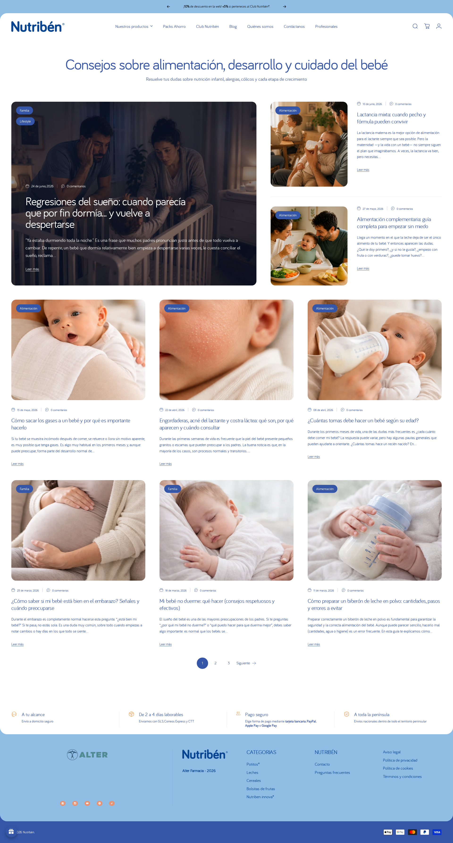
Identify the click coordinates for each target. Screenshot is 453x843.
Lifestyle (25, 121)
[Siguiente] (284, 6)
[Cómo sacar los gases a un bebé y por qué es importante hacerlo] (78, 350)
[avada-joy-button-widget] (11, 831)
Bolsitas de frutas (261, 788)
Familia (24, 110)
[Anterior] (168, 6)
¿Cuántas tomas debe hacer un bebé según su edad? (363, 420)
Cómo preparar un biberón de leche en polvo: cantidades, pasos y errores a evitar (374, 604)
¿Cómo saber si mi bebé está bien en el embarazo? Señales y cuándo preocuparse (75, 604)
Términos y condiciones (402, 776)
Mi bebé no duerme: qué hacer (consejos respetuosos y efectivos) (217, 604)
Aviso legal (392, 752)
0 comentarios (76, 186)
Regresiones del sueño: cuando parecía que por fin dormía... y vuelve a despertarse (105, 212)
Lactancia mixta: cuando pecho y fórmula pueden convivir (391, 118)
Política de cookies (398, 768)
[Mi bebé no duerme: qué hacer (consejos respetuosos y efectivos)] (226, 530)
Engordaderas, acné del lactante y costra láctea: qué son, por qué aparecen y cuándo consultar (226, 424)
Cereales (254, 780)
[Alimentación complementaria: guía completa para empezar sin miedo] (309, 246)
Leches (252, 772)
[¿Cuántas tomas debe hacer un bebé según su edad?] (375, 350)
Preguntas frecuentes (332, 772)
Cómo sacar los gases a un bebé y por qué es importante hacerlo (70, 424)
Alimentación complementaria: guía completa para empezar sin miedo (394, 222)
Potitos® (253, 764)
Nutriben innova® (260, 796)
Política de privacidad (400, 760)
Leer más (32, 269)
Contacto (322, 764)
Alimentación (288, 110)
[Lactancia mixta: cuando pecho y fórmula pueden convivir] (309, 144)
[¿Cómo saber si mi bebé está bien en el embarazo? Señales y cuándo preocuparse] (78, 530)
